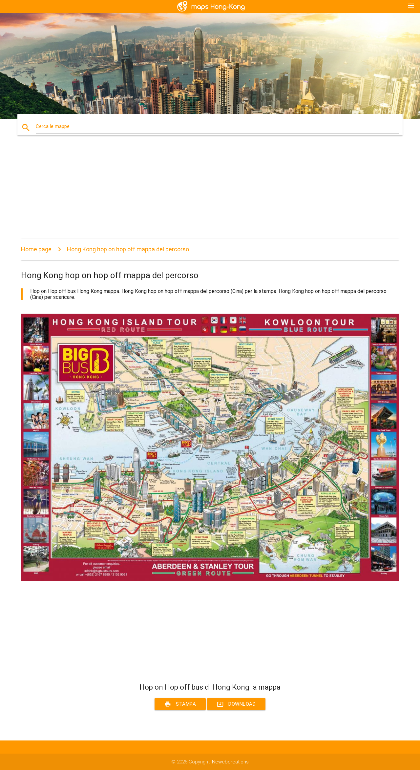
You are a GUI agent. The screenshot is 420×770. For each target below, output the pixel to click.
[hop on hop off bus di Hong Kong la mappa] (210, 579)
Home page (36, 249)
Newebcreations (230, 762)
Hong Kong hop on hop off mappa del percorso (128, 249)
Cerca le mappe (53, 126)
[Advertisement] (210, 193)
